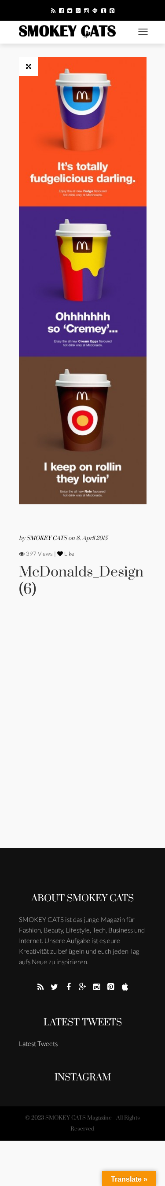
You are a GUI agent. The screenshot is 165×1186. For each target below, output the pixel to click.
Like (68, 553)
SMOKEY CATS (47, 538)
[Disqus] (83, 734)
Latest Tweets (83, 1022)
